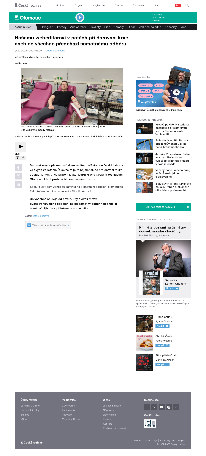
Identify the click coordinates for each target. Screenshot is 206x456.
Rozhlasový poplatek (114, 428)
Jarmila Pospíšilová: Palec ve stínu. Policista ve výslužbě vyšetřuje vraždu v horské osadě (172, 159)
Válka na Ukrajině (30, 405)
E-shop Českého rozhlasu (154, 219)
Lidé (107, 27)
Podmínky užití (167, 440)
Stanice (119, 5)
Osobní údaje (150, 440)
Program (78, 5)
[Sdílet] (23, 158)
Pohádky (143, 91)
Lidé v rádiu (109, 414)
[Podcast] (17, 158)
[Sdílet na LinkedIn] (18, 184)
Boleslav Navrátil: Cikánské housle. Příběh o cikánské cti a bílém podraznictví (173, 187)
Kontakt (107, 423)
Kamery (156, 20)
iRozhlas (60, 5)
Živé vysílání (145, 96)
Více (185, 27)
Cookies (137, 440)
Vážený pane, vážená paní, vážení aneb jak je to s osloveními (172, 173)
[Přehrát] (20, 147)
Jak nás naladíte (150, 27)
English (181, 440)
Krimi (158, 85)
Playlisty (95, 27)
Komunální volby (30, 410)
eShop (24, 419)
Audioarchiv (158, 17)
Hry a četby (144, 85)
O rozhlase (138, 5)
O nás (132, 27)
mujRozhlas (99, 5)
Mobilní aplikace (71, 419)
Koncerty (171, 27)
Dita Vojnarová (29, 129)
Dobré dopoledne (55, 50)
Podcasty (67, 414)
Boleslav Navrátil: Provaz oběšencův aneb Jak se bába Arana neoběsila (171, 144)
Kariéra (107, 419)
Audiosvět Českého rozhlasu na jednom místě (159, 110)
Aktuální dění (23, 27)
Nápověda (108, 410)
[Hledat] (187, 5)
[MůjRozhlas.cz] (21, 63)
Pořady (62, 27)
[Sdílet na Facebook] (18, 167)
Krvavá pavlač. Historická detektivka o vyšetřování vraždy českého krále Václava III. (172, 129)
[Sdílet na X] (18, 176)
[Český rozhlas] (28, 5)
